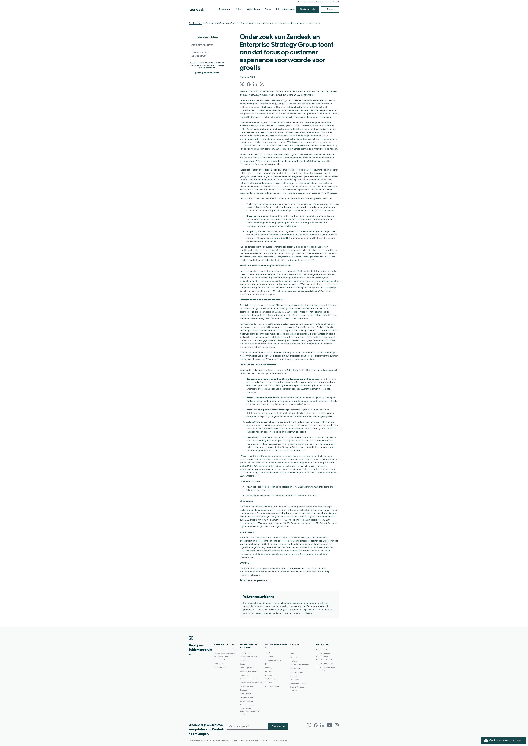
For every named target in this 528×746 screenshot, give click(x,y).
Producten (224, 9)
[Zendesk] (191, 642)
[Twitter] (309, 725)
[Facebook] (316, 725)
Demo (268, 9)
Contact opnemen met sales (505, 740)
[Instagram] (336, 725)
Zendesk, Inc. (278, 100)
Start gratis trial (307, 9)
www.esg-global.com (250, 575)
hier (279, 486)
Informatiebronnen (285, 9)
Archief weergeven (202, 45)
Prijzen (239, 9)
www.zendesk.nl (248, 557)
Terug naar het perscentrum (199, 54)
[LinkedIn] (322, 725)
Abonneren (278, 726)
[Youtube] (329, 725)
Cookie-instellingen (252, 741)
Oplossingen (253, 9)
